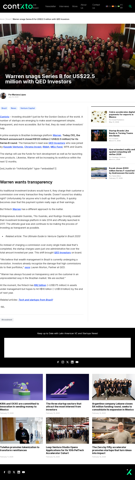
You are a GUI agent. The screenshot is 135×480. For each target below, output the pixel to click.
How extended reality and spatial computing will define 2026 (122, 152)
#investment (7, 320)
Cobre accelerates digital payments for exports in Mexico (122, 114)
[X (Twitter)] (67, 362)
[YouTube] (77, 362)
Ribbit (46, 146)
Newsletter (50, 6)
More (75, 6)
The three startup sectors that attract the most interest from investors (63, 406)
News (13, 108)
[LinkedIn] (72, 362)
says (27, 267)
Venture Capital (27, 108)
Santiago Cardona (119, 157)
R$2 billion (40, 285)
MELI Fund (56, 146)
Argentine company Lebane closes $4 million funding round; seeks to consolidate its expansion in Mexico (113, 406)
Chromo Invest (32, 146)
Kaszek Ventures (13, 146)
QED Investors (57, 143)
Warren (57, 135)
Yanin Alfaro (116, 176)
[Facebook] (58, 362)
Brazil (8, 19)
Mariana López (19, 95)
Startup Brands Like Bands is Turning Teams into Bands (121, 133)
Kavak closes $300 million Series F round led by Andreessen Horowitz (121, 170)
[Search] (130, 6)
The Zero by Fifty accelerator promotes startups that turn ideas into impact (112, 450)
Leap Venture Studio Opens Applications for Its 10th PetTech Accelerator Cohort (65, 450)
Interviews (64, 6)
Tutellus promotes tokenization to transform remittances (19, 449)
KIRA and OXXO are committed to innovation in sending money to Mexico (19, 406)
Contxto (4, 116)
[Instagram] (62, 362)
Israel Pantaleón (118, 120)
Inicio (2, 19)
